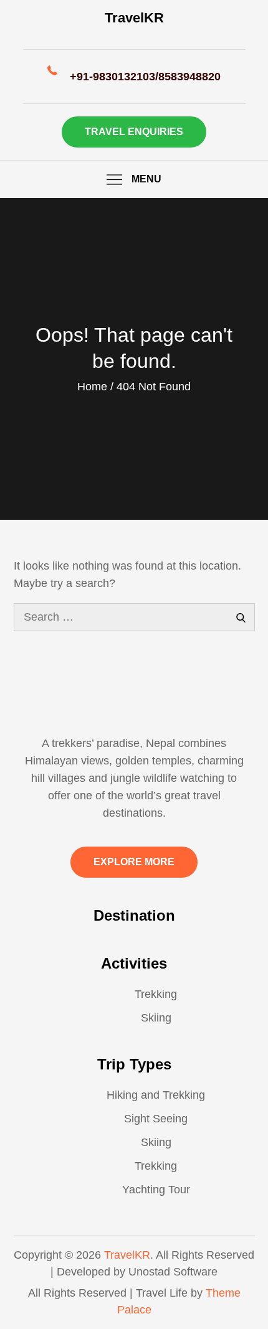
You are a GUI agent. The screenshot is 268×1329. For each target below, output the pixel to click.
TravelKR (134, 18)
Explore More (134, 862)
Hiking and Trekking (156, 1095)
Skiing (156, 1018)
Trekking (156, 994)
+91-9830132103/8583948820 (145, 76)
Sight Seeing (156, 1118)
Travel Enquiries (134, 131)
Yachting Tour (156, 1189)
